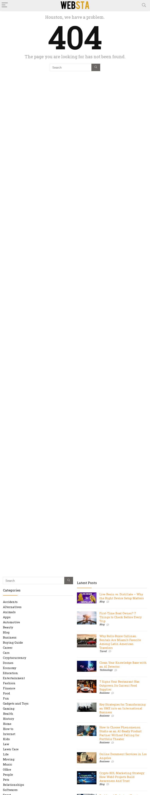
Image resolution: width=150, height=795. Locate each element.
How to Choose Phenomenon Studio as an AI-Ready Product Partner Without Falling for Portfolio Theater (120, 733)
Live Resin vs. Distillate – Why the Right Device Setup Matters (121, 596)
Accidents (10, 602)
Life (6, 754)
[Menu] (4, 5)
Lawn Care (11, 749)
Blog (6, 632)
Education (10, 673)
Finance (9, 688)
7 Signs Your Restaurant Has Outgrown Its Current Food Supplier (119, 685)
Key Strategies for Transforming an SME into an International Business (122, 708)
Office (7, 769)
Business (9, 637)
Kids (6, 739)
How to (8, 729)
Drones (8, 663)
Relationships (13, 785)
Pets (6, 780)
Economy (9, 668)
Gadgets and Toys (16, 703)
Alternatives (12, 607)
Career (7, 647)
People (8, 774)
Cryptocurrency (14, 658)
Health (8, 714)
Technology (105, 669)
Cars (6, 653)
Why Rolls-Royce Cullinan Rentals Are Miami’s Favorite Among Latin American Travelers (120, 642)
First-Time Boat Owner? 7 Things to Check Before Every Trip (120, 617)
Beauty (8, 627)
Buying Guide (13, 642)
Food (6, 693)
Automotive (11, 622)
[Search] (144, 5)
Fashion (9, 683)
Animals (9, 612)
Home (7, 724)
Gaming (8, 708)
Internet (9, 734)
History (8, 719)
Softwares (10, 790)
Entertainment (14, 678)
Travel (103, 651)
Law (6, 744)
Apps (7, 617)
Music (7, 764)
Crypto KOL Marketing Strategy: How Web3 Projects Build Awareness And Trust (122, 777)
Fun (6, 698)
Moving (8, 759)
